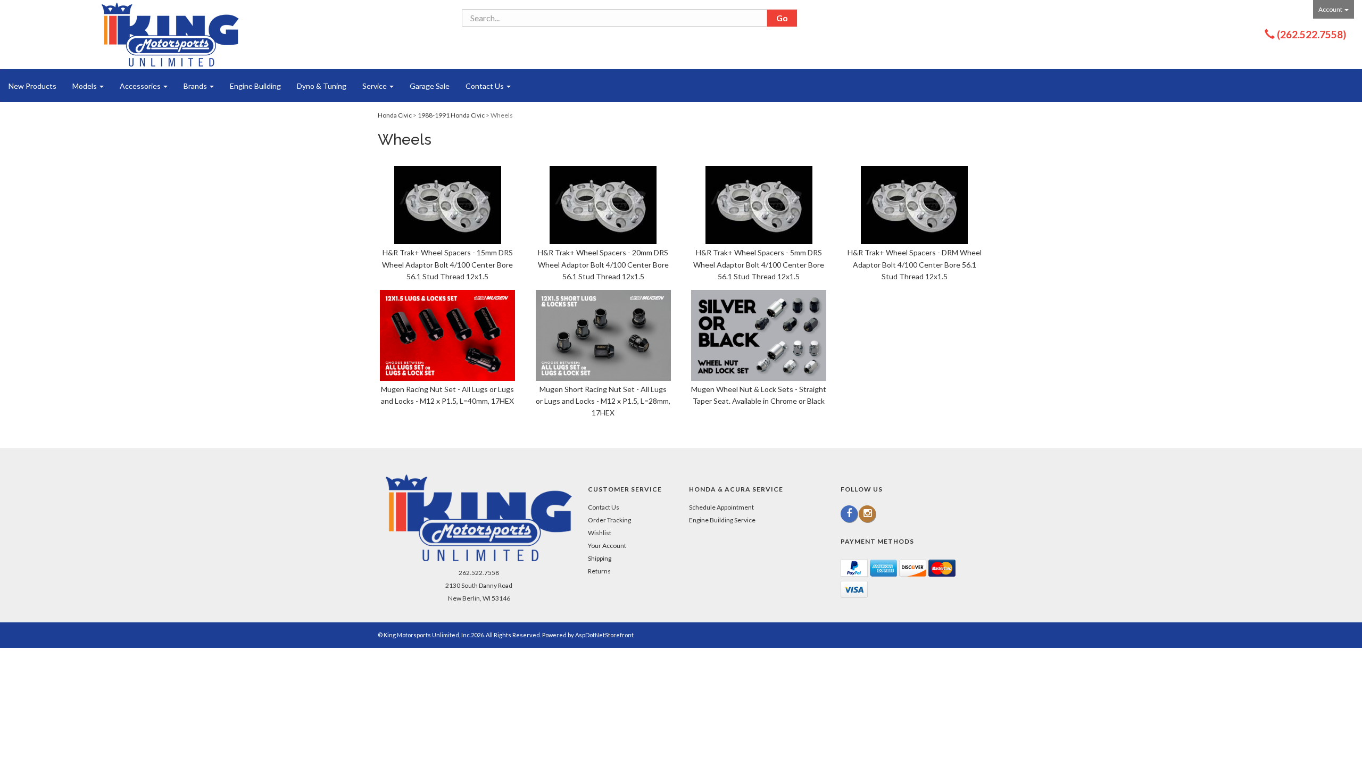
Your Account (607, 545)
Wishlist (599, 533)
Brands (196, 85)
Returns (599, 571)
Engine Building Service (722, 520)
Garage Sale (430, 85)
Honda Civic (395, 115)
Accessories (141, 85)
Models (85, 85)
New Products (32, 85)
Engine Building (255, 85)
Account (1330, 9)
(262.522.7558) (1311, 34)
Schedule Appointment (721, 507)
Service (375, 85)
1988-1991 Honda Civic (451, 115)
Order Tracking (609, 520)
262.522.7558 (479, 573)
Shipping (599, 558)
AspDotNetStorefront (604, 634)
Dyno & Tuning (321, 85)
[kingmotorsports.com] (170, 34)
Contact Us (485, 85)
